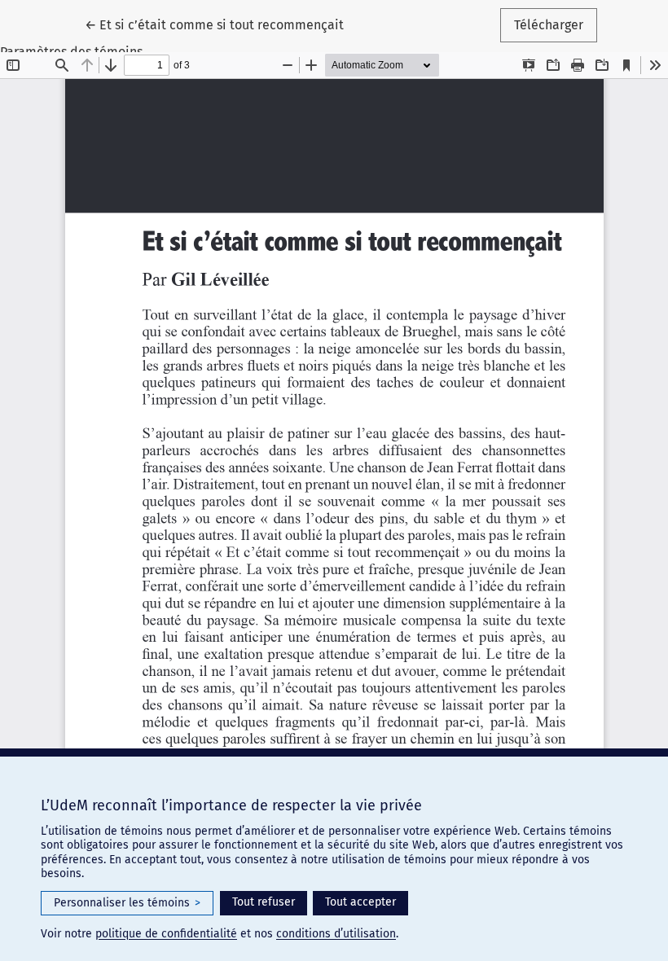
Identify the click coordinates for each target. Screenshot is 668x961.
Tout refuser (263, 902)
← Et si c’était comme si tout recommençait (218, 24)
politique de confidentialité (166, 934)
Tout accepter (360, 902)
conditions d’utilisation (336, 934)
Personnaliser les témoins (127, 903)
